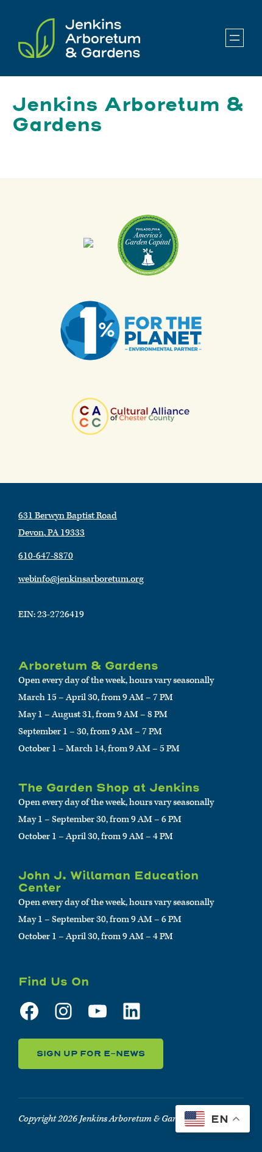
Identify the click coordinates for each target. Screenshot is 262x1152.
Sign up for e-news (91, 1053)
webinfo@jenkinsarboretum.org (81, 579)
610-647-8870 (45, 556)
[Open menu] (234, 38)
